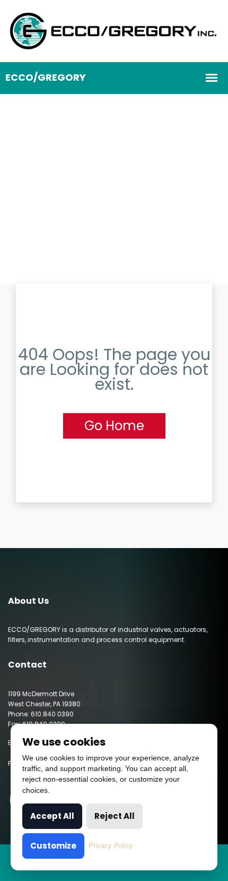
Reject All (114, 816)
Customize (53, 845)
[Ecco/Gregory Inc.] (114, 30)
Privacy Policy (111, 846)
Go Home (114, 425)
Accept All (52, 816)
